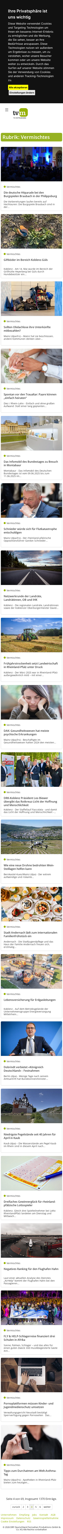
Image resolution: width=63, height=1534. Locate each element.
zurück (16, 1506)
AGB (53, 1514)
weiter (47, 1506)
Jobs (34, 1514)
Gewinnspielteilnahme (45, 1518)
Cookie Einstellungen (12, 1521)
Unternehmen (9, 1514)
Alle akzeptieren (18, 87)
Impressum (7, 1518)
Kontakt (43, 1514)
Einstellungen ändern (22, 92)
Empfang (24, 1514)
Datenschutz (23, 1518)
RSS (29, 1521)
